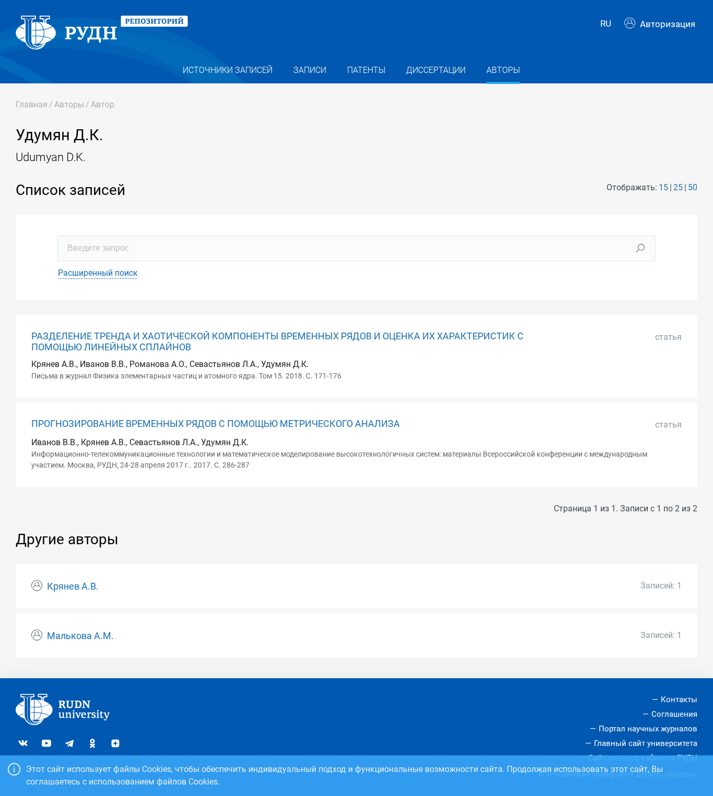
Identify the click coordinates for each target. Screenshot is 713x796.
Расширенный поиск (98, 273)
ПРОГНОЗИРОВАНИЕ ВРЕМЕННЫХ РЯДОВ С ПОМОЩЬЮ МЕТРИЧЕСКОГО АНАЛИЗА (215, 424)
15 (663, 187)
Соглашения (674, 714)
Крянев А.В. (73, 586)
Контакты (679, 699)
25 (678, 187)
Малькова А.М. (80, 636)
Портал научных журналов (648, 728)
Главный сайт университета (645, 743)
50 (692, 187)
